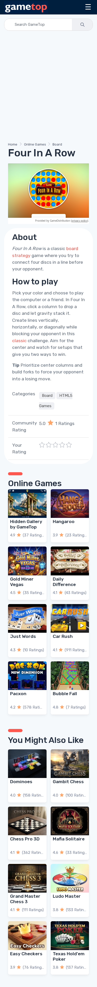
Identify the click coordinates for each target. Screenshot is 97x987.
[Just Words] (27, 618)
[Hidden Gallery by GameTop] (27, 503)
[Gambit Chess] (70, 763)
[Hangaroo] (70, 503)
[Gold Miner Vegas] (27, 561)
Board (57, 144)
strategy (21, 255)
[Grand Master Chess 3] (27, 878)
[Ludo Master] (70, 878)
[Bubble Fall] (70, 675)
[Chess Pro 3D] (27, 821)
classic (19, 340)
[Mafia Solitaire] (70, 821)
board (72, 248)
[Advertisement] (48, 87)
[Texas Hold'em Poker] (70, 935)
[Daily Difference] (70, 561)
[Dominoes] (27, 763)
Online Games (35, 144)
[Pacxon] (27, 675)
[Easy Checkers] (27, 935)
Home (12, 144)
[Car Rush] (70, 618)
